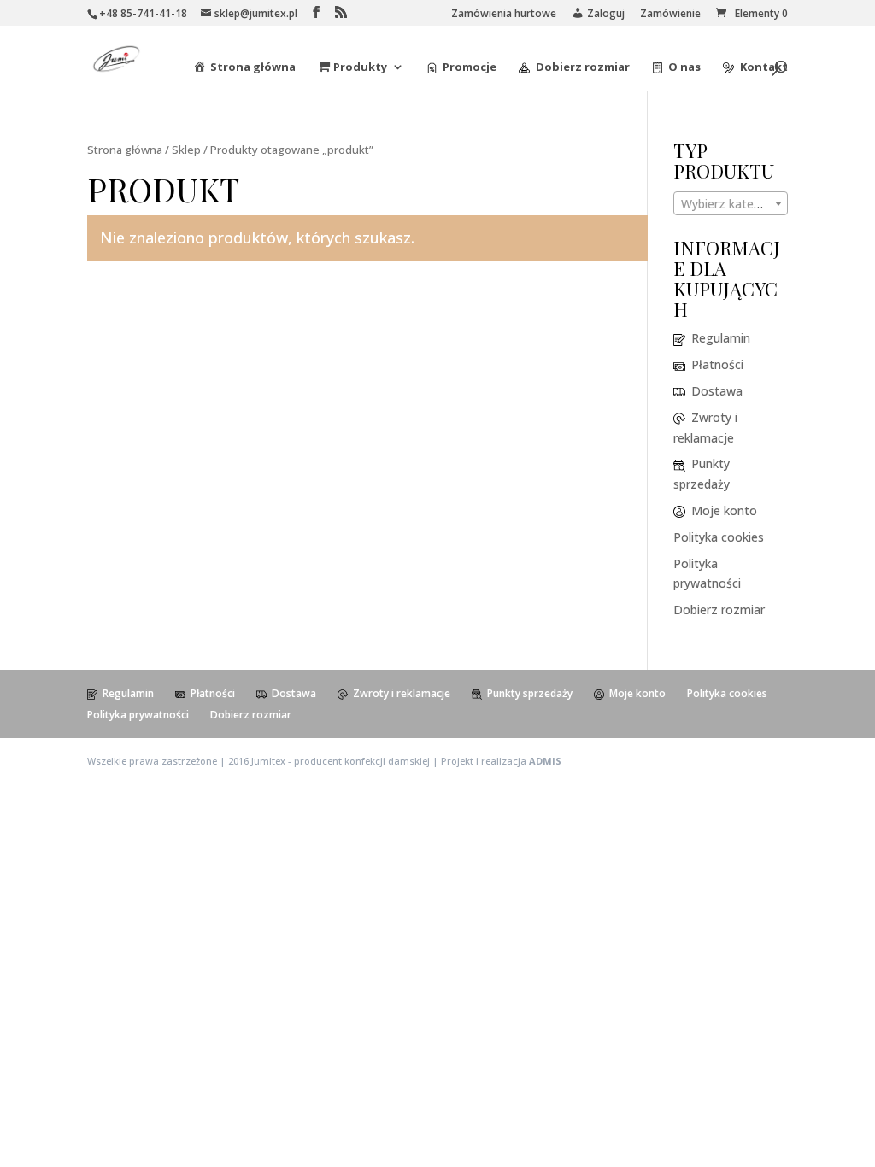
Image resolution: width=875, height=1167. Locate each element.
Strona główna (124, 149)
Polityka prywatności (138, 714)
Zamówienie (670, 15)
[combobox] (730, 203)
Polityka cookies (718, 537)
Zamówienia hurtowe (503, 15)
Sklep (186, 149)
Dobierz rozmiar (719, 609)
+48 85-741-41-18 (143, 13)
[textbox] (730, 204)
